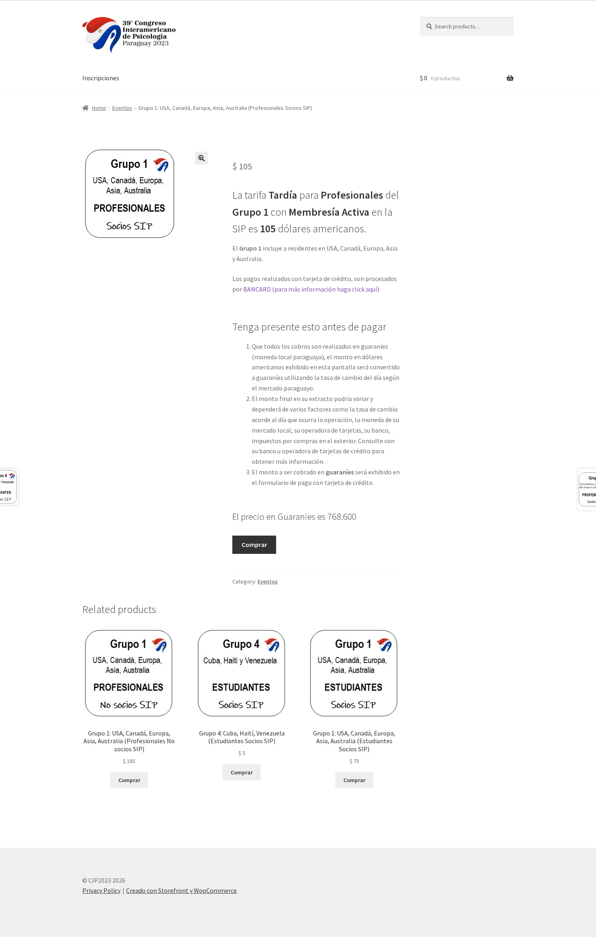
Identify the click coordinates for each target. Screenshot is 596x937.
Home (99, 107)
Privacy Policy (101, 890)
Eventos (122, 107)
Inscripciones (100, 78)
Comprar (254, 544)
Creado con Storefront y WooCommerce (181, 890)
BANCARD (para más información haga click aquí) (311, 289)
